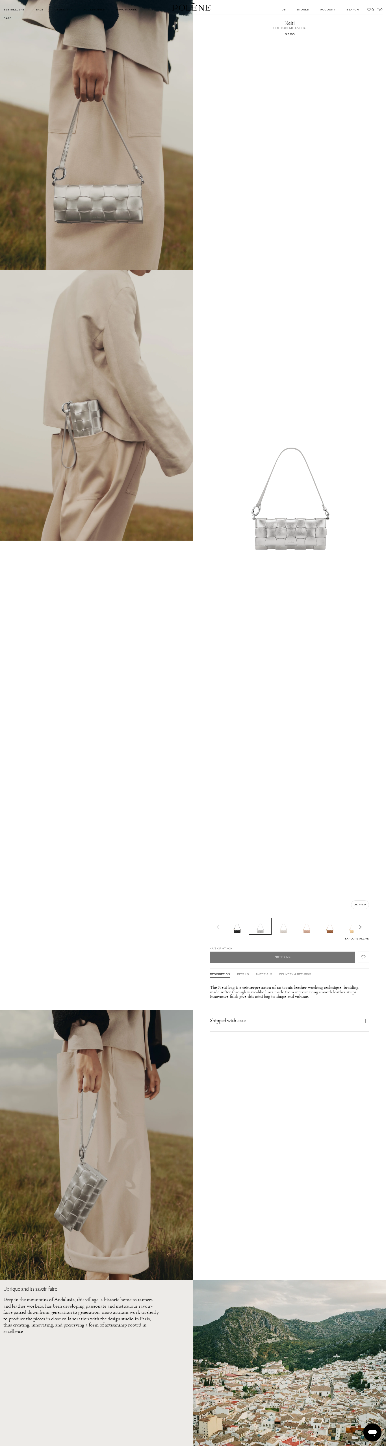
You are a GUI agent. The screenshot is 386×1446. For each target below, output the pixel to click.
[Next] (360, 926)
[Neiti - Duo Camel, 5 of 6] (329, 926)
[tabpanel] (289, 992)
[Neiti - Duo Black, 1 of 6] (237, 926)
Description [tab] (220, 974)
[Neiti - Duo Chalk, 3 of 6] (283, 926)
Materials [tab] (264, 974)
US (283, 10)
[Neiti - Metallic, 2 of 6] (260, 926)
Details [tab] (243, 974)
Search (352, 10)
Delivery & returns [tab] (295, 974)
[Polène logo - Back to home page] (191, 7)
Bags (7, 18)
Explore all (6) (357, 939)
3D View (360, 905)
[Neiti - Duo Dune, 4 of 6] (306, 926)
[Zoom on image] (96, 135)
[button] (363, 957)
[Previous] (218, 926)
